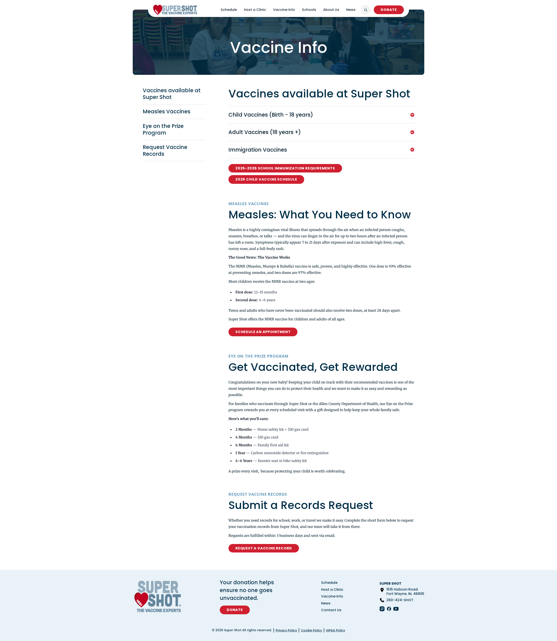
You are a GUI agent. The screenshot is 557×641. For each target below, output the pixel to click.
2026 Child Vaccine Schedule (266, 179)
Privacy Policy (286, 630)
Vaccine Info (284, 9)
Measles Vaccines (166, 111)
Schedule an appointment (262, 331)
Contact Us (331, 610)
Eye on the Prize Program (163, 129)
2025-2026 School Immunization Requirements (285, 168)
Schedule (229, 9)
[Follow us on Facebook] (389, 608)
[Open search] (365, 10)
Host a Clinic (255, 9)
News (351, 9)
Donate (389, 9)
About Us (331, 9)
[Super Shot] (175, 10)
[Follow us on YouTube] (396, 608)
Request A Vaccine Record (263, 548)
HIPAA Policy (335, 630)
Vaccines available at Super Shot (172, 93)
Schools (309, 9)
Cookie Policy (311, 630)
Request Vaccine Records (165, 150)
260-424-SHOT (399, 600)
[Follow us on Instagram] (382, 608)
